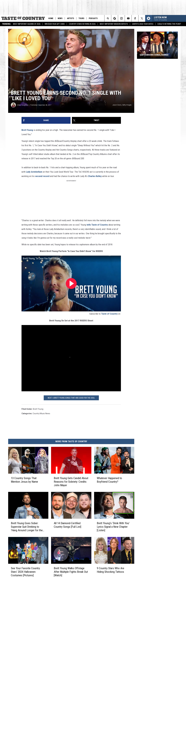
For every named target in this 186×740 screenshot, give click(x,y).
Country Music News (41, 413)
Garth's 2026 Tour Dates (142, 24)
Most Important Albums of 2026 (26, 24)
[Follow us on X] (141, 18)
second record (42, 176)
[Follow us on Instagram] (121, 18)
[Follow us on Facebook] (135, 18)
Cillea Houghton (23, 105)
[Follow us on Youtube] (128, 18)
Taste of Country (109, 313)
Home (50, 18)
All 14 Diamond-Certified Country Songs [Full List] (67, 524)
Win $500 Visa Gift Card (55, 24)
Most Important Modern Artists (114, 24)
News (60, 18)
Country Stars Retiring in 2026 (82, 24)
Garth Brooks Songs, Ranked (154, 55)
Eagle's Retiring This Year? (169, 24)
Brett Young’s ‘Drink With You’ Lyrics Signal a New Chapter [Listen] (113, 527)
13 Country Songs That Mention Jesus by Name (24, 480)
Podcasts (93, 18)
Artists (70, 18)
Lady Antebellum (34, 171)
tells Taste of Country (97, 224)
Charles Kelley (95, 176)
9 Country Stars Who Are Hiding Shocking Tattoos (110, 569)
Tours (81, 18)
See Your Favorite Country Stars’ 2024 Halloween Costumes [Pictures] (25, 571)
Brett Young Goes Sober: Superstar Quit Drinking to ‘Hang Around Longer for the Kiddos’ (27, 526)
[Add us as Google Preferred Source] (114, 18)
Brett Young (27, 130)
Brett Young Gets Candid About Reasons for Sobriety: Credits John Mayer (71, 482)
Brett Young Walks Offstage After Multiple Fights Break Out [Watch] (71, 571)
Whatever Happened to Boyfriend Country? (109, 480)
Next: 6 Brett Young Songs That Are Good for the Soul (71, 398)
